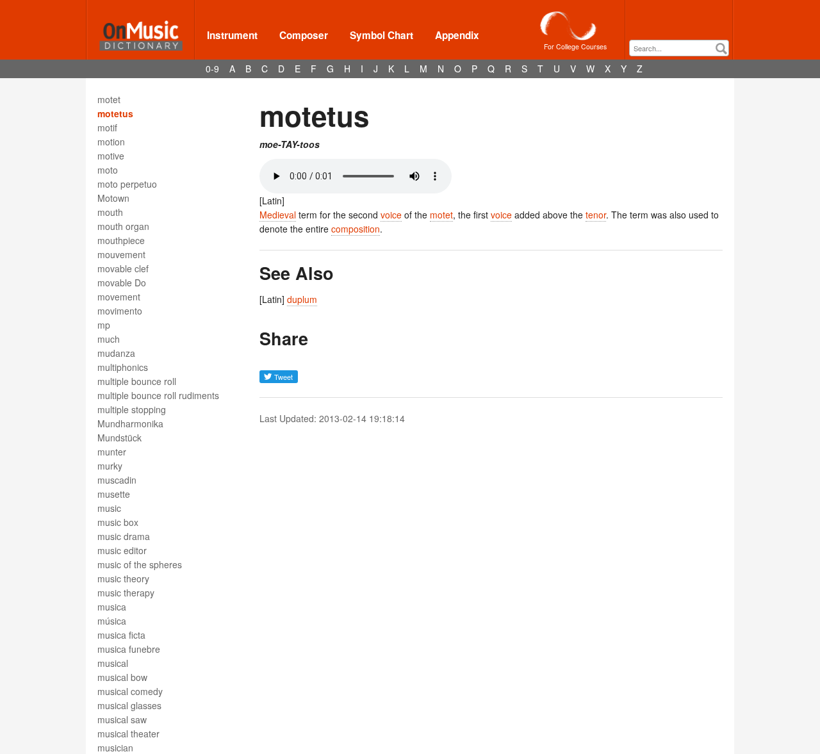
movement (118, 296)
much (108, 338)
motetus (115, 113)
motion (111, 141)
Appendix (457, 35)
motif (107, 127)
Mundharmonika (130, 423)
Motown (113, 198)
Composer (303, 35)
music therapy (125, 592)
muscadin (116, 479)
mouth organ (123, 226)
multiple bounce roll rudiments (158, 395)
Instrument (232, 35)
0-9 (212, 68)
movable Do (121, 282)
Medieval (277, 214)
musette (113, 494)
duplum (302, 299)
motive (110, 155)
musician (115, 747)
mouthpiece (121, 240)
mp (103, 324)
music (109, 508)
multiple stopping (131, 409)
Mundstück (119, 437)
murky (109, 465)
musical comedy (130, 691)
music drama (123, 536)
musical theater (128, 733)
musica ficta (121, 634)
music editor (122, 550)
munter (111, 451)
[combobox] (679, 48)
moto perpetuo (127, 183)
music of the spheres (139, 564)
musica (111, 606)
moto (107, 169)
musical (112, 663)
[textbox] (682, 48)
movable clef (123, 268)
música (111, 620)
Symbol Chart (381, 35)
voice (391, 214)
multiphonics (122, 367)
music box (117, 522)
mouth (110, 212)
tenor (596, 214)
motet (108, 99)
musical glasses (129, 705)
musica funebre (128, 649)
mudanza (116, 353)
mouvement (121, 254)
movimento (119, 310)
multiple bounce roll (136, 381)
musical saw (122, 719)
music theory (123, 578)
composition (355, 228)
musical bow (122, 677)
